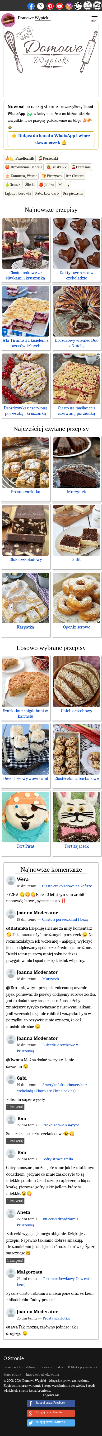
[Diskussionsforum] (88, 8)
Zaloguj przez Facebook (50, 1402)
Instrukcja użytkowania (42, 1375)
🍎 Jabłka (46, 185)
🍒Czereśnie (81, 167)
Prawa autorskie (52, 1367)
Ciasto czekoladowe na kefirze (67, 885)
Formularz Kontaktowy (20, 1367)
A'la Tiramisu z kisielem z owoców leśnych (25, 343)
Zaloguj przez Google (49, 1412)
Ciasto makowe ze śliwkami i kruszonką (25, 275)
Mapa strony (12, 1375)
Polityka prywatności (82, 1367)
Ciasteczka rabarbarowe (77, 778)
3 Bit (76, 559)
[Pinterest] (50, 5)
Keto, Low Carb (47, 193)
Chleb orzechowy (76, 710)
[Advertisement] (51, 61)
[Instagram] (69, 5)
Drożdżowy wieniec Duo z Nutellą (76, 343)
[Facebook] (31, 5)
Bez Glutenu (75, 176)
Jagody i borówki (18, 193)
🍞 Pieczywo (51, 176)
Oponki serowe (76, 627)
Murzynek (76, 491)
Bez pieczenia (73, 193)
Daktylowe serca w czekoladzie (77, 275)
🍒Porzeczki (48, 158)
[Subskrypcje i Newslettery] (78, 10)
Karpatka (25, 627)
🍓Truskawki (56, 167)
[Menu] (94, 18)
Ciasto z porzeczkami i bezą (65, 919)
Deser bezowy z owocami (25, 778)
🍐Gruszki (13, 185)
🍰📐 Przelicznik (19, 158)
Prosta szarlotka (25, 491)
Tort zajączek (77, 846)
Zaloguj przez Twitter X (50, 1422)
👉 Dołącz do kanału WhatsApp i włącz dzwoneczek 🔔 (51, 139)
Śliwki (30, 185)
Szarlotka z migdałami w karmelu (25, 713)
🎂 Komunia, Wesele (21, 176)
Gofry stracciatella (58, 1159)
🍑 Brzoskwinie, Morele (23, 167)
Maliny (64, 185)
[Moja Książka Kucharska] (97, 8)
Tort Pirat (25, 846)
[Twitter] (40, 5)
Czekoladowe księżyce (61, 1125)
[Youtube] (59, 5)
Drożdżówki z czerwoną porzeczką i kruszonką (25, 410)
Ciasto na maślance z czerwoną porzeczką (76, 410)
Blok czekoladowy (25, 559)
